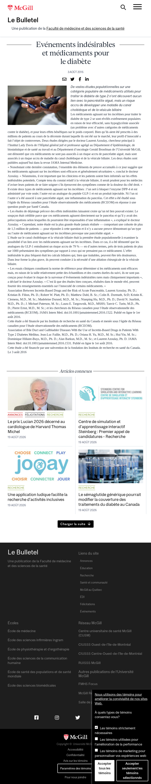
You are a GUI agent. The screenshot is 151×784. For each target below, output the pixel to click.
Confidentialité (75, 755)
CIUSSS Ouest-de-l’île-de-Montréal (104, 644)
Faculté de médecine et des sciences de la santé (85, 28)
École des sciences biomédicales (32, 685)
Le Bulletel (22, 20)
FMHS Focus (88, 684)
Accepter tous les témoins (104, 768)
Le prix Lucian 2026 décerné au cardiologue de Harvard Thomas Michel (37, 426)
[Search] (123, 8)
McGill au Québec (91, 589)
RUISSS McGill (89, 663)
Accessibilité (75, 749)
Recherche (55, 414)
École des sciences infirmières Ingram (35, 640)
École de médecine (22, 631)
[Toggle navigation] (137, 7)
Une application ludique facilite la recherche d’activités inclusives (37, 497)
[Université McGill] (22, 8)
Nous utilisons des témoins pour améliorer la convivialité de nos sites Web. (121, 699)
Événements (88, 611)
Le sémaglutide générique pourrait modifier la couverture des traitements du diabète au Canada (109, 499)
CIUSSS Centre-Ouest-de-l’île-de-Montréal (110, 654)
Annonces (15, 414)
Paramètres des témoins (75, 768)
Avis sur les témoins (75, 760)
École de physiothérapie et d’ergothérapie (38, 649)
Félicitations (35, 414)
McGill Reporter (90, 693)
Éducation (86, 568)
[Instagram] (57, 717)
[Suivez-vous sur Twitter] (77, 717)
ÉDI (82, 596)
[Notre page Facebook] (36, 717)
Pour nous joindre (75, 777)
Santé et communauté (94, 582)
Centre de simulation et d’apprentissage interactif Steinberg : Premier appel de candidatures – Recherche (104, 429)
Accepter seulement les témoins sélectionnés (132, 771)
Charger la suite (73, 524)
